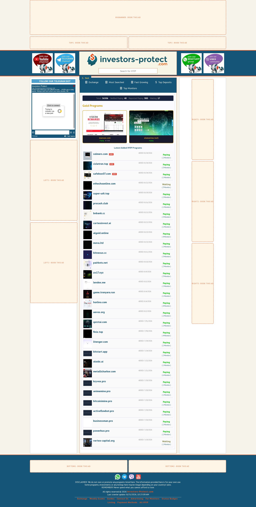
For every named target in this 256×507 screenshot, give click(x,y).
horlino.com (100, 302)
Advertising (137, 498)
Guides (111, 498)
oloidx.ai (98, 361)
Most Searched (116, 82)
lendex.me (99, 282)
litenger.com (100, 341)
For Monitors (152, 498)
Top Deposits (165, 82)
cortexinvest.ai (102, 223)
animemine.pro (101, 391)
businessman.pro (103, 421)
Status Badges (170, 498)
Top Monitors (130, 88)
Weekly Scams (97, 498)
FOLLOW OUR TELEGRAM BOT (55, 81)
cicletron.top (100, 164)
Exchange (93, 82)
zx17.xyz (98, 272)
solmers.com (100, 154)
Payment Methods (127, 502)
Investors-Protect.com (140, 491)
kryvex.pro (99, 381)
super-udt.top (101, 193)
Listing (111, 502)
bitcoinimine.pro (102, 401)
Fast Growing (141, 82)
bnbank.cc (99, 213)
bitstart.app (100, 351)
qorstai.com (100, 322)
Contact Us (123, 498)
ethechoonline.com (104, 183)
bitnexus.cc (100, 253)
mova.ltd (98, 243)
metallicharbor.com (104, 371)
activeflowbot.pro (103, 411)
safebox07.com (102, 173)
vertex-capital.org (104, 440)
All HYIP (144, 502)
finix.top (98, 332)
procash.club (100, 203)
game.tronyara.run (104, 292)
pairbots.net (100, 262)
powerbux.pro (101, 430)
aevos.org (99, 312)
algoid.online (101, 233)
